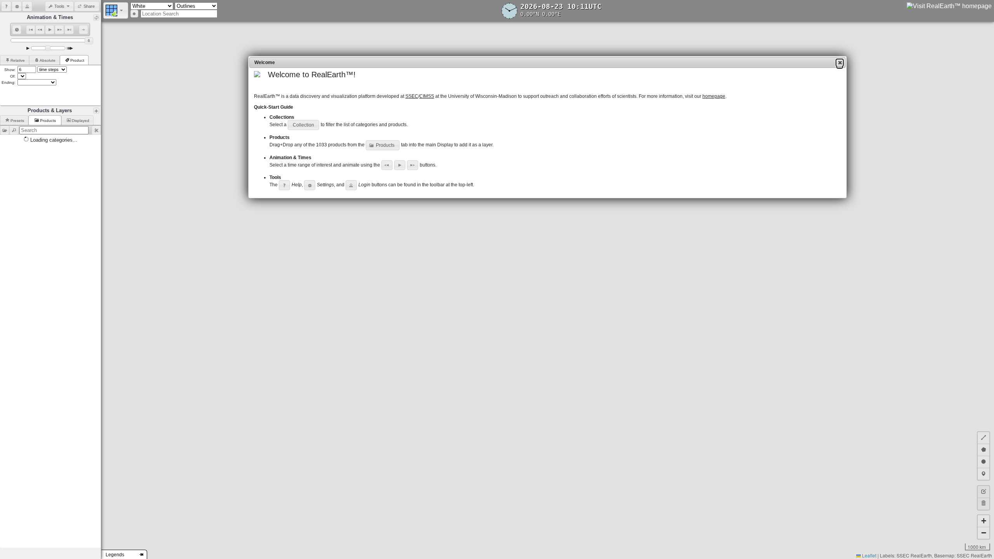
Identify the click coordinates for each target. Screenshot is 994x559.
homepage (713, 96)
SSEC (411, 96)
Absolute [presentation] (48, 60)
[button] (6, 6)
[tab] (14, 60)
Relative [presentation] (17, 60)
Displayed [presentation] (80, 120)
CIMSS (426, 96)
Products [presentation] (48, 120)
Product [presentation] (77, 60)
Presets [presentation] (17, 120)
